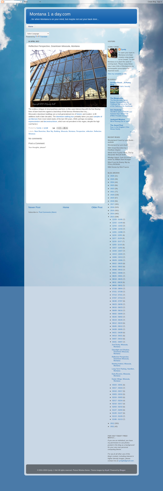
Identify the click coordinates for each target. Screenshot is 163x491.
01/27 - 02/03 (117, 410)
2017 (112, 204)
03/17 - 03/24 (117, 388)
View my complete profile (117, 74)
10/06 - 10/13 (117, 257)
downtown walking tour (65, 117)
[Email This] (58, 128)
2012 (112, 423)
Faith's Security (124, 86)
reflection (89, 131)
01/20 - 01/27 (117, 413)
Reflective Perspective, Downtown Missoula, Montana (120, 359)
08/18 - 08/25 (117, 279)
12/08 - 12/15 (117, 229)
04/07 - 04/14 (117, 339)
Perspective (80, 131)
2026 (112, 176)
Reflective (97, 131)
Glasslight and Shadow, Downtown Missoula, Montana (120, 351)
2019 (112, 198)
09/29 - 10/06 (117, 260)
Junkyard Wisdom (117, 119)
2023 (112, 185)
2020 (112, 195)
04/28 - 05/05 (117, 329)
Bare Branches (40, 131)
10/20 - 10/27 (117, 251)
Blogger (122, 470)
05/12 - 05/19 (117, 323)
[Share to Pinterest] (67, 128)
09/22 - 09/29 (117, 263)
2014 (112, 214)
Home (30, 26)
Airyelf (107, 470)
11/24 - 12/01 (117, 235)
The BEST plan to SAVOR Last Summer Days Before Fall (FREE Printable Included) (121, 114)
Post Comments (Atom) (47, 212)
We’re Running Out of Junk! (119, 121)
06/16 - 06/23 (117, 307)
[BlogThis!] (60, 128)
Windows (32, 134)
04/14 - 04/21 (117, 336)
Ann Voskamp (115, 110)
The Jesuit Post (116, 125)
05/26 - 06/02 (117, 317)
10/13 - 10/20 (117, 254)
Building (57, 131)
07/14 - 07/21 (117, 295)
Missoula (64, 131)
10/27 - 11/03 (117, 248)
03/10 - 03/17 (117, 391)
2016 (112, 207)
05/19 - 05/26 (117, 320)
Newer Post (34, 207)
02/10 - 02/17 (117, 404)
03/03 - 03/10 (117, 394)
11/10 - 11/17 (117, 241)
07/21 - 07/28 (117, 292)
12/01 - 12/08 (117, 232)
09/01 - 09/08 (117, 273)
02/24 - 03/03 (117, 397)
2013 (112, 217)
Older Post (97, 207)
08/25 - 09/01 (117, 276)
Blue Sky (50, 131)
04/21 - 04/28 (117, 332)
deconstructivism (50, 121)
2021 (112, 192)
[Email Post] (53, 128)
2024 (112, 182)
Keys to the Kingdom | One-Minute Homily (119, 128)
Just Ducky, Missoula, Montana (120, 345)
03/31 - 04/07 (117, 342)
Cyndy (123, 49)
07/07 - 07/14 (117, 298)
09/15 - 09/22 (117, 267)
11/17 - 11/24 (117, 238)
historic (79, 114)
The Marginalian (116, 98)
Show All (132, 132)
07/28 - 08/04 (117, 288)
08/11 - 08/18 (117, 282)
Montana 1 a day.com (50, 14)
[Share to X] (62, 128)
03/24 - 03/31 (117, 385)
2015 (112, 210)
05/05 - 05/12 (117, 326)
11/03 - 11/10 (117, 245)
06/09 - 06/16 (117, 310)
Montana (72, 131)
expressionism (34, 121)
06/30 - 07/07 (117, 301)
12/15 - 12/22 (117, 226)
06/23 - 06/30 (117, 304)
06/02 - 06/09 (117, 314)
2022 (112, 188)
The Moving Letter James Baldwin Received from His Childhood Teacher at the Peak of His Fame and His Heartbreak (121, 103)
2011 (112, 426)
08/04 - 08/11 (117, 285)
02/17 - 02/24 (117, 401)
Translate (43, 37)
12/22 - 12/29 (117, 223)
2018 (112, 201)
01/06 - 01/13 (117, 419)
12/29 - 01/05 (117, 219)
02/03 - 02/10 (117, 407)
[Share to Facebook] (64, 128)
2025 (112, 179)
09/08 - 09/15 (117, 270)
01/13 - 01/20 (117, 416)
